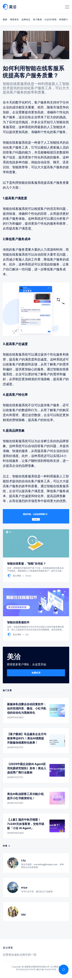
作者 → (6, 845)
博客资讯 (14, 19)
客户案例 (37, 19)
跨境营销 (63, 19)
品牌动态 (25, 19)
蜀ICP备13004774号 (46, 969)
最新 (5, 19)
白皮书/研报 (50, 19)
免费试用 (36, 672)
